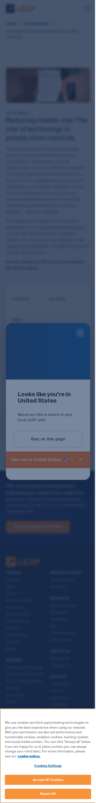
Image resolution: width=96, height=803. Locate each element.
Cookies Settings (48, 766)
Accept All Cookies (48, 780)
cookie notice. (29, 756)
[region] (48, 755)
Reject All (48, 794)
